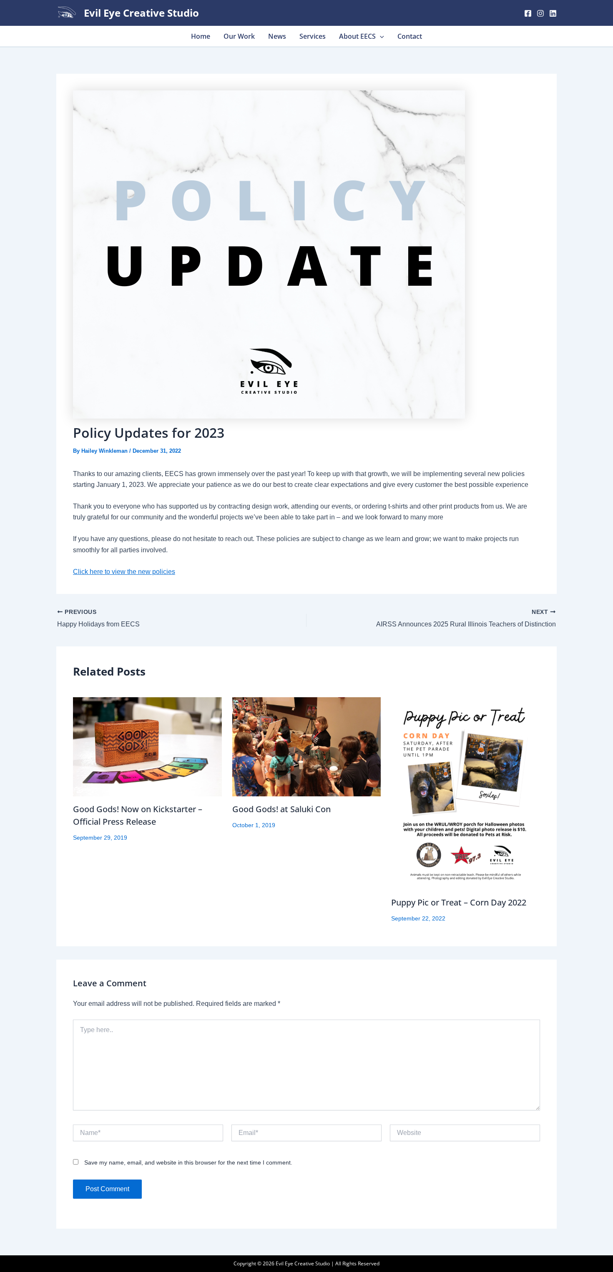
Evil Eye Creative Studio (141, 13)
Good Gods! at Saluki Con (281, 809)
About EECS (357, 36)
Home (200, 36)
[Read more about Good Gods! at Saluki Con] (306, 746)
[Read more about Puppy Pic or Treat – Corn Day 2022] (465, 793)
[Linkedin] (553, 13)
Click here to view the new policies (124, 571)
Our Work (239, 36)
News (277, 36)
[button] (380, 36)
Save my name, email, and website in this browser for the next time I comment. (188, 1162)
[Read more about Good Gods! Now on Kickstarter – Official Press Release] (147, 746)
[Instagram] (540, 13)
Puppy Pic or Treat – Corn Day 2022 (458, 902)
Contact (409, 36)
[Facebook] (528, 13)
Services (312, 36)
